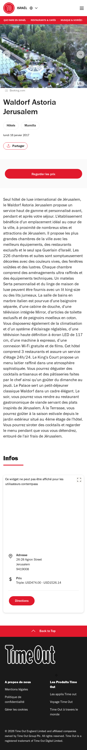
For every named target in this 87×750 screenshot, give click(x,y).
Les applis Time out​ (63, 694)
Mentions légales (16, 689)
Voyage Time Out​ (61, 702)
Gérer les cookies (16, 710)
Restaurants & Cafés (43, 20)
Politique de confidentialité (14, 700)
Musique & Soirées (72, 20)
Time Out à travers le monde (64, 712)
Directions (22, 601)
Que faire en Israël (15, 20)
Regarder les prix (43, 174)
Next (80, 55)
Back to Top (47, 631)
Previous (6, 55)
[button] (79, 480)
